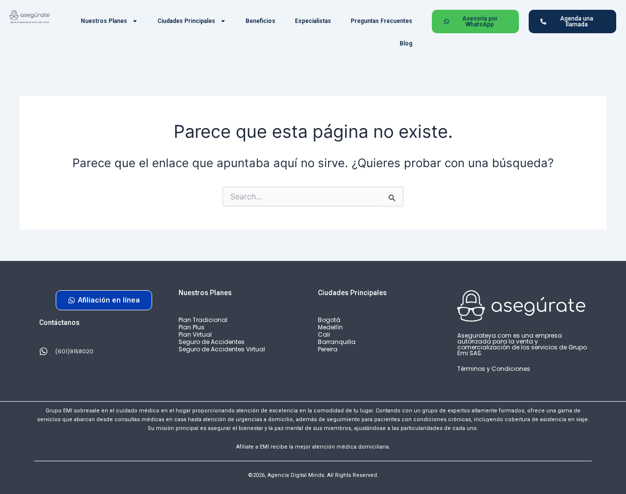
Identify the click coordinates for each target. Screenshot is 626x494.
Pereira (327, 349)
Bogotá (329, 320)
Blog (406, 43)
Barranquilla (337, 342)
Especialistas (313, 21)
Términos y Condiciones (493, 369)
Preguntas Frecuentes (381, 21)
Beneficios (260, 21)
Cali (324, 334)
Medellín (330, 327)
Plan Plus (191, 327)
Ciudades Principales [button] (186, 21)
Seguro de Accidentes (212, 342)
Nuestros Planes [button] (104, 21)
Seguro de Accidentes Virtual (222, 349)
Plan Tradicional (203, 320)
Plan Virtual (195, 334)
